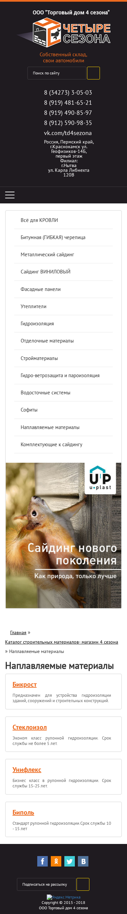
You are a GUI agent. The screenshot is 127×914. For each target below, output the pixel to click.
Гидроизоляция (37, 323)
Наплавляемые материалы (50, 427)
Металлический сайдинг (47, 254)
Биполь (23, 812)
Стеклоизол (30, 727)
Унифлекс (27, 769)
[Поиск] (93, 73)
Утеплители (33, 306)
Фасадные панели (41, 289)
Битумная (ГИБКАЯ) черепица (53, 237)
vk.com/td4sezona (68, 133)
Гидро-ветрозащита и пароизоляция (60, 375)
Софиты (29, 409)
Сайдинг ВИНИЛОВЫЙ (45, 271)
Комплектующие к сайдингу (51, 444)
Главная (18, 632)
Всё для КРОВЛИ (39, 220)
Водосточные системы (45, 392)
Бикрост (25, 684)
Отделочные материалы (47, 340)
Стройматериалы (39, 358)
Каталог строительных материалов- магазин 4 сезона (61, 642)
